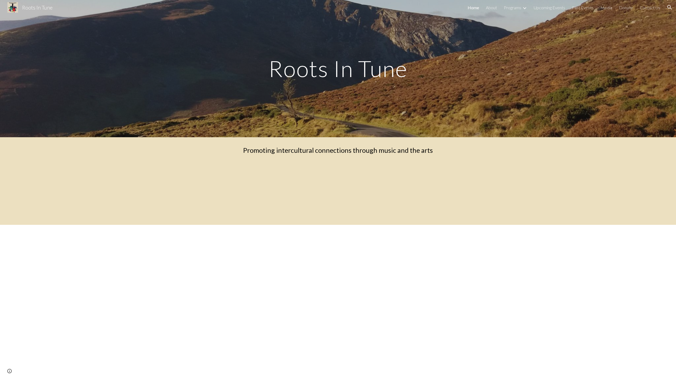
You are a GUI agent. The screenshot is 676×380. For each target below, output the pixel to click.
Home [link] (473, 7)
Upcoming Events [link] (549, 7)
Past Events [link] (583, 7)
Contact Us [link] (650, 7)
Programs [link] (512, 7)
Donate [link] (626, 7)
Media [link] (606, 7)
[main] (338, 68)
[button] (669, 7)
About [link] (491, 7)
